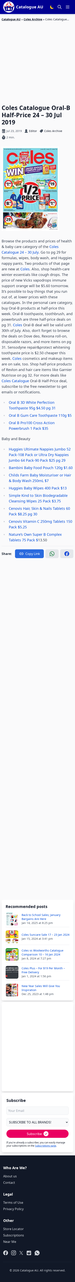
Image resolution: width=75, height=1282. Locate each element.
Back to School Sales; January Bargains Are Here (41, 917)
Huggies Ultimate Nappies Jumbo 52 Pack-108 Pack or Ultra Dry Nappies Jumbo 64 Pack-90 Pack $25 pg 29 (40, 455)
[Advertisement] (37, 60)
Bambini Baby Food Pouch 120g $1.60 (41, 467)
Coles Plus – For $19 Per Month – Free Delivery (43, 970)
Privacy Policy (13, 1209)
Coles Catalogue (15, 380)
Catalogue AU (11, 19)
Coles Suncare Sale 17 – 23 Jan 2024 (45, 935)
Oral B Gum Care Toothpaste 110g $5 (40, 415)
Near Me (9, 1241)
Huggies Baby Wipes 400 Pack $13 (38, 488)
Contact (9, 1182)
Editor (33, 131)
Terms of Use (13, 1202)
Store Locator (13, 1229)
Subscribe (34, 1134)
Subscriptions (13, 1235)
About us (10, 1176)
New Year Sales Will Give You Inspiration (41, 988)
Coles (25, 269)
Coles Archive (33, 19)
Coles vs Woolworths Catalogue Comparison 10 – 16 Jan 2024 (42, 952)
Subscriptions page (45, 1145)
